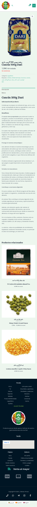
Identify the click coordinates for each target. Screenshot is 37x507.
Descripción (5, 89)
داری (18, 79)
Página (10, 452)
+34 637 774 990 (18, 406)
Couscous (23, 77)
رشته (13, 79)
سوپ (3, 79)
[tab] (18, 89)
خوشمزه (22, 79)
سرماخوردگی (8, 79)
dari (3, 82)
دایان (16, 79)
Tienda (18, 383)
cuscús (28, 77)
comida (9, 77)
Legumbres (10, 76)
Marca (4, 93)
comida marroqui (15, 77)
